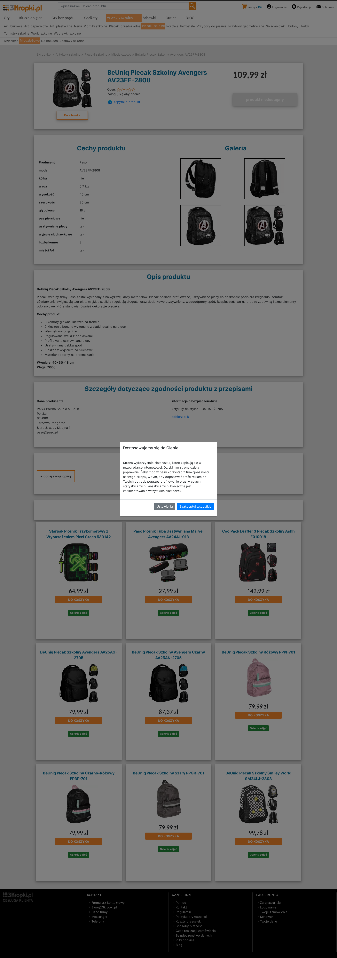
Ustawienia (165, 506)
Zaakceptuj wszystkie (195, 506)
